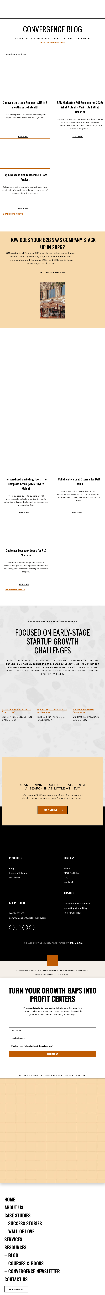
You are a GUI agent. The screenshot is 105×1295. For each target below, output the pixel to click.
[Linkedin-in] (11, 927)
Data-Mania (23, 970)
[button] (13, 214)
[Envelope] (31, 927)
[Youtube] (18, 927)
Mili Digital (76, 942)
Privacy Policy (83, 970)
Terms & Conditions (67, 970)
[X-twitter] (25, 927)
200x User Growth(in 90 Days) (83, 711)
